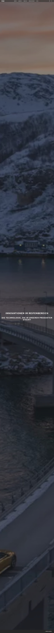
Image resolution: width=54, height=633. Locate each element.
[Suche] (52, 1)
